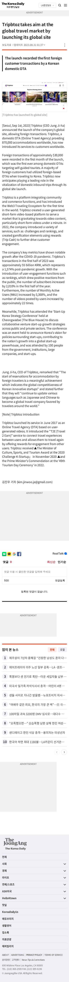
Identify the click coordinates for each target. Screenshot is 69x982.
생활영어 (6, 925)
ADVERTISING (17, 954)
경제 (4, 870)
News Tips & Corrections (33, 959)
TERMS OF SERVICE (53, 954)
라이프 (5, 877)
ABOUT (5, 954)
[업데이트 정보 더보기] (30, 45)
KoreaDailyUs (10, 911)
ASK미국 (7, 891)
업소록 (5, 932)
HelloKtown (9, 898)
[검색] (60, 5)
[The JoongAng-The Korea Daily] (15, 844)
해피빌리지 (8, 946)
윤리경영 (6, 959)
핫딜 (4, 905)
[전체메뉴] (65, 5)
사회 (4, 863)
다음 (64, 752)
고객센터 (15, 959)
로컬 (62, 649)
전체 (52, 649)
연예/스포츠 (8, 884)
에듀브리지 (8, 918)
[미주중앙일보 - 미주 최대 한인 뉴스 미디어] (13, 5)
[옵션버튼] (65, 45)
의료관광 (6, 939)
